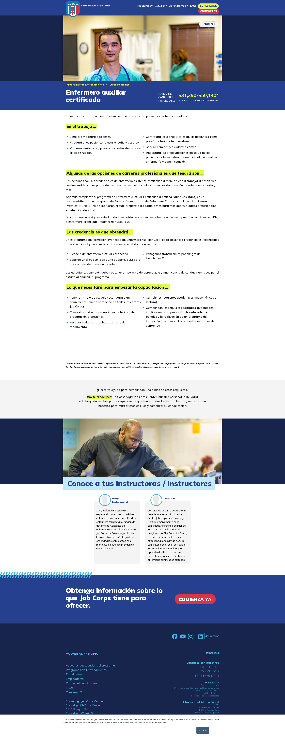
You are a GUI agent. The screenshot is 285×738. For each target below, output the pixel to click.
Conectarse (208, 5)
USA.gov (215, 704)
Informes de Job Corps (209, 685)
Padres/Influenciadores (81, 683)
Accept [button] (202, 730)
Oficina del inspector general (206, 712)
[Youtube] (182, 636)
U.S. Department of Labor (208, 707)
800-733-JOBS (209, 667)
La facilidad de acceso (209, 693)
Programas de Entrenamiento (85, 84)
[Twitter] (196, 636)
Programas (144, 5)
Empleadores (75, 679)
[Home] (73, 9)
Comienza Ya (208, 11)
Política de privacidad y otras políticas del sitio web (196, 688)
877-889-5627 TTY (207, 675)
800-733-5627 (209, 671)
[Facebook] (174, 636)
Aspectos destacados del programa (90, 665)
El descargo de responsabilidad (205, 696)
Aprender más (177, 5)
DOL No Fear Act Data (209, 710)
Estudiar (160, 5)
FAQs (193, 5)
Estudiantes (74, 674)
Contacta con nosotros (203, 662)
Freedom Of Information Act (206, 690)
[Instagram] (190, 636)
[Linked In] (200, 636)
